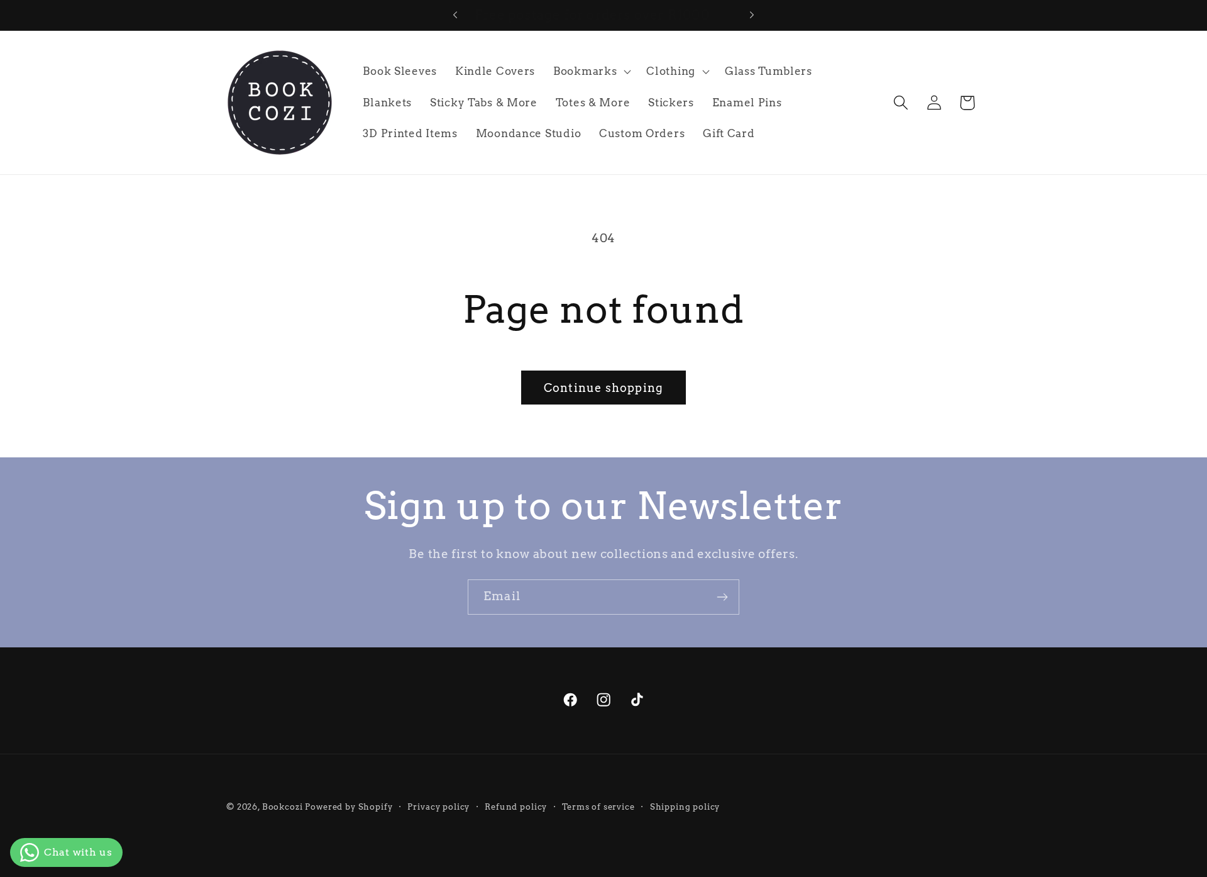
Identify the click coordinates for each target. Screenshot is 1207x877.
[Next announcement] (752, 15)
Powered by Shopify (348, 807)
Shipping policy (685, 807)
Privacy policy (438, 807)
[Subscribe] (722, 597)
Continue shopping (603, 387)
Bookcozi (282, 807)
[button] (590, 71)
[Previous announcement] (455, 15)
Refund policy (516, 807)
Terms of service (598, 807)
